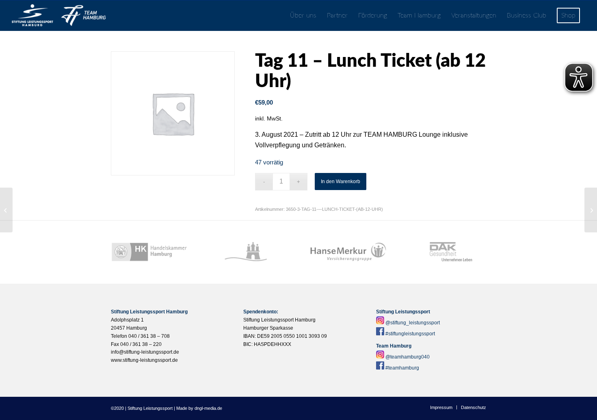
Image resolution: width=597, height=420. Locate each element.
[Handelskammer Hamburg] (149, 252)
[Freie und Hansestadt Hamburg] (248, 252)
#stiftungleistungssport (410, 334)
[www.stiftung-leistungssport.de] (59, 15)
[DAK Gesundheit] (447, 252)
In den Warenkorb (340, 181)
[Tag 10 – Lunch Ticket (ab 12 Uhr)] (6, 210)
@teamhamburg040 (407, 357)
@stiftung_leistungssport (412, 323)
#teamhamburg (402, 368)
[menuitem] (303, 15)
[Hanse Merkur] (348, 252)
